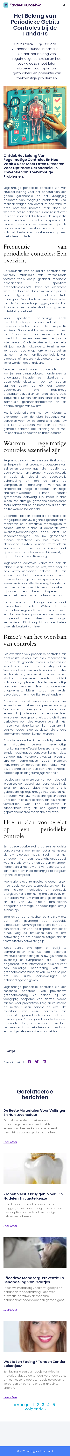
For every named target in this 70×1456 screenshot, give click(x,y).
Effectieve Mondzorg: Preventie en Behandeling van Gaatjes (34, 1280)
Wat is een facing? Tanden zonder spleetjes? (35, 1363)
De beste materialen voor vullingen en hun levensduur (35, 1112)
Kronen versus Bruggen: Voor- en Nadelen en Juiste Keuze (33, 1196)
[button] (63, 5)
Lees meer (10, 1142)
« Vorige (22, 1404)
